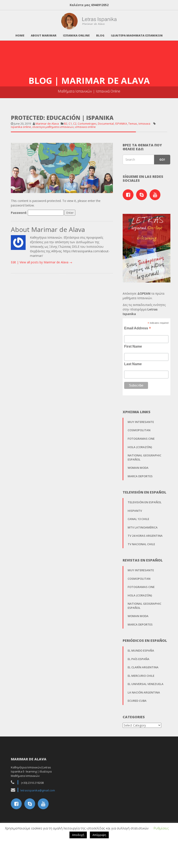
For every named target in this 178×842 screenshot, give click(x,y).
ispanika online (21, 127)
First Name (133, 346)
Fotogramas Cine (141, 439)
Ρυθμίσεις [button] (161, 828)
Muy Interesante (141, 422)
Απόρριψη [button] (99, 835)
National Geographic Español (144, 457)
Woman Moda (138, 468)
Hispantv (135, 511)
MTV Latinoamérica (143, 527)
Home (19, 35)
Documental (106, 123)
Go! (162, 159)
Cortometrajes (87, 123)
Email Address (137, 328)
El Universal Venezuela (145, 684)
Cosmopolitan (139, 430)
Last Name (133, 364)
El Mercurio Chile (141, 676)
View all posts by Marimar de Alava (46, 262)
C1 (70, 123)
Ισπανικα (144, 123)
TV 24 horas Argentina (145, 536)
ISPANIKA (121, 123)
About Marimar (43, 35)
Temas (132, 123)
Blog (100, 35)
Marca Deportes (140, 476)
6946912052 (100, 5)
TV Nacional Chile (141, 544)
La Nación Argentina (144, 692)
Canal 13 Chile (138, 519)
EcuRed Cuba (137, 701)
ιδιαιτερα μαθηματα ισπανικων (53, 127)
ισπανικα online (85, 127)
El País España (138, 659)
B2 (65, 123)
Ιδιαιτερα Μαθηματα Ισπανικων (137, 35)
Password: (19, 213)
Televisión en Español (145, 502)
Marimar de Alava (47, 123)
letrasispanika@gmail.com (37, 790)
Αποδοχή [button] (78, 835)
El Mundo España (141, 650)
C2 (74, 123)
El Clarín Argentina (143, 667)
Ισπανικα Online (76, 35)
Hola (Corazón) (140, 447)
